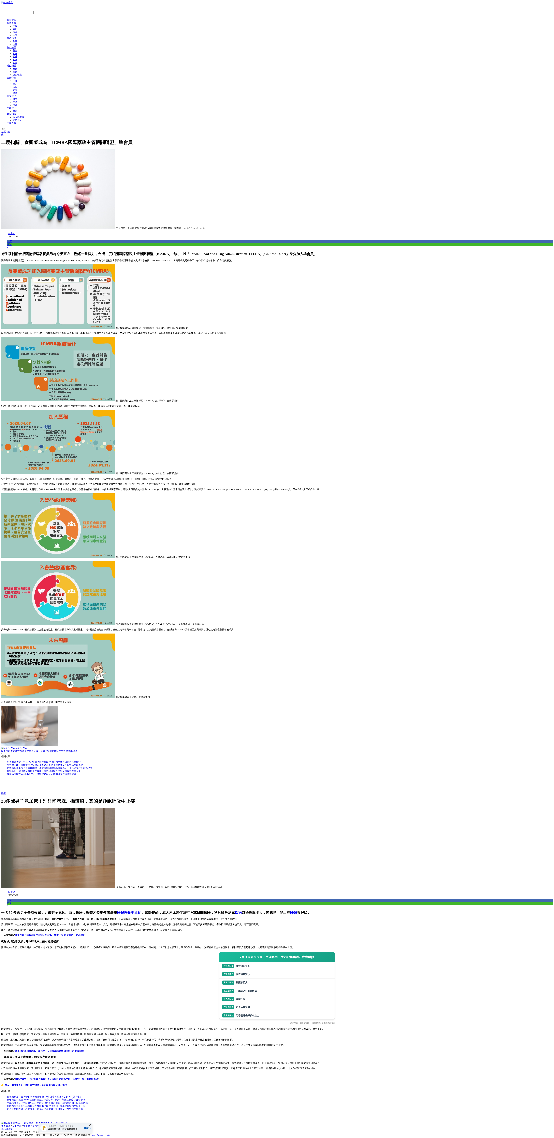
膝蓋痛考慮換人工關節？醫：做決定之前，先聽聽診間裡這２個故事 (41, 774)
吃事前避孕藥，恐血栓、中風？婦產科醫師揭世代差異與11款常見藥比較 (44, 762)
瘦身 (15, 71)
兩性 (15, 81)
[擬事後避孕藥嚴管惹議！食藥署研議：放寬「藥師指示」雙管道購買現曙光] (277, 726)
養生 (15, 50)
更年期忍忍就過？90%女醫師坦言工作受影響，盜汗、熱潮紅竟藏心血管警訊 (46, 1099)
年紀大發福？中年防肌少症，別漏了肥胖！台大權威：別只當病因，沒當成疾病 (47, 1102)
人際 (15, 87)
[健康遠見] (7, 2)
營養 (15, 56)
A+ (8, 247)
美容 (15, 102)
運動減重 (11, 65)
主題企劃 (11, 123)
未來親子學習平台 (32, 1126)
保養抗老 (11, 96)
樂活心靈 (11, 78)
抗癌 (15, 44)
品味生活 (11, 108)
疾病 (15, 26)
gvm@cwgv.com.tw (101, 1135)
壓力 (15, 84)
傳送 (9, 244)
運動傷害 (17, 74)
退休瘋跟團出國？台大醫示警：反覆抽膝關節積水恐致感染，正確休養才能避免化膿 (49, 768)
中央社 (11, 233)
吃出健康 (11, 47)
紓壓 (15, 90)
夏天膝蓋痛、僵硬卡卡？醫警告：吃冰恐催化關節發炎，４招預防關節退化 (45, 765)
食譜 (15, 62)
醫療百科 (11, 23)
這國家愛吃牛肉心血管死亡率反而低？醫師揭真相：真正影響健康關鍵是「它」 (47, 1106)
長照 (15, 32)
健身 (15, 68)
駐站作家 (11, 114)
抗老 (15, 105)
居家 (15, 111)
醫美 (15, 99)
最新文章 (11, 20)
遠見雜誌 (5, 1126)
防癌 (15, 41)
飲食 (15, 53)
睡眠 (15, 93)
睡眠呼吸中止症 (129, 912)
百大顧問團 (18, 117)
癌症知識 (11, 38)
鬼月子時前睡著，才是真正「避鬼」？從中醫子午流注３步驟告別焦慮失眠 (45, 1109)
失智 (15, 35)
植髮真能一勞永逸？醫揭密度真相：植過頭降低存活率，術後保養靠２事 (44, 771)
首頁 (3, 131)
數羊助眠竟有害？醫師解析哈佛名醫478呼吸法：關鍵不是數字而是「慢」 (44, 1096)
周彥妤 (11, 892)
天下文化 (16, 1126)
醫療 (15, 29)
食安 (15, 59)
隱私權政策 (7, 1129)
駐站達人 (17, 120)
